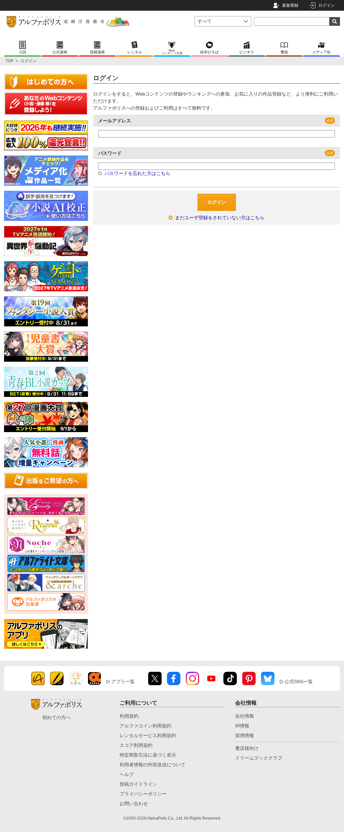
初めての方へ (56, 717)
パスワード (110, 153)
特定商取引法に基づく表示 (148, 755)
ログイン (326, 5)
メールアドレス (114, 120)
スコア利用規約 (136, 745)
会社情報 (244, 716)
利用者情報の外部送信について (152, 764)
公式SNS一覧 (299, 681)
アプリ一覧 (123, 681)
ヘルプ (127, 774)
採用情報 (244, 735)
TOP (9, 61)
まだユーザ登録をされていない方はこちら (219, 217)
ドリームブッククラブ (258, 758)
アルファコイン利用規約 (145, 725)
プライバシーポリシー (143, 793)
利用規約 (129, 716)
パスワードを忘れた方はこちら (136, 173)
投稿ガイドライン (138, 784)
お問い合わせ (134, 803)
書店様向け (247, 748)
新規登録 (290, 5)
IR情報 (242, 725)
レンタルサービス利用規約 (148, 735)
